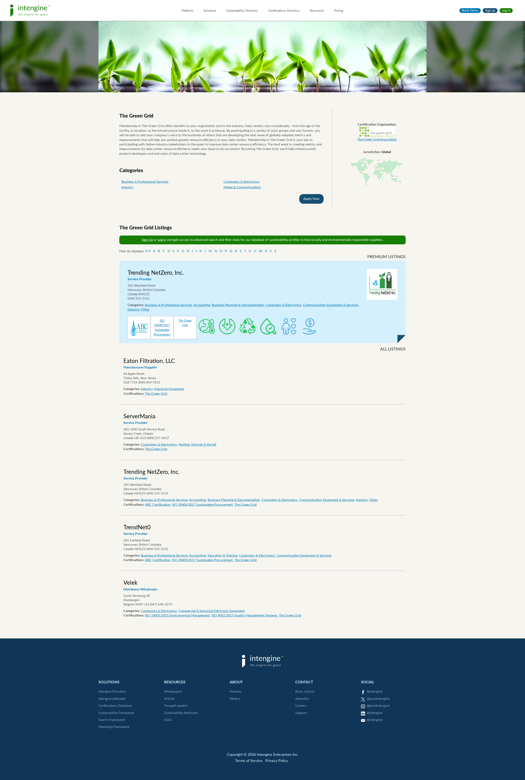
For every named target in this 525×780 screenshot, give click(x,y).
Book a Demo (305, 691)
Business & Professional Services (144, 181)
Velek (130, 583)
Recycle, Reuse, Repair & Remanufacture (248, 326)
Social (367, 682)
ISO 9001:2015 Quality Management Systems (244, 615)
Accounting (201, 305)
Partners (236, 691)
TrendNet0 (137, 527)
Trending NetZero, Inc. (156, 273)
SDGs (168, 720)
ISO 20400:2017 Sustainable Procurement (202, 504)
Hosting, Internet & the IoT (197, 444)
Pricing (338, 10)
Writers (235, 698)
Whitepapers (173, 691)
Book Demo (470, 10)
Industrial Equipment (169, 389)
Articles (169, 698)
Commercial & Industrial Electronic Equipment (211, 611)
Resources (317, 10)
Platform (187, 10)
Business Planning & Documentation (238, 305)
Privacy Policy (276, 761)
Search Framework (111, 720)
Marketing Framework (114, 727)
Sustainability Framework (116, 713)
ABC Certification (157, 504)
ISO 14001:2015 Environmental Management (177, 615)
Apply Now (311, 198)
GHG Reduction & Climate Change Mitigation (207, 326)
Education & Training (222, 555)
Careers (300, 705)
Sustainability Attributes (181, 713)
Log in (506, 10)
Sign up (490, 10)
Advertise (302, 698)
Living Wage (309, 326)
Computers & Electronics (241, 181)
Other (145, 309)
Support (301, 713)
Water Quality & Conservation (268, 326)
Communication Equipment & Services (330, 305)
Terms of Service (248, 761)
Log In (162, 239)
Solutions (209, 10)
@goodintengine (378, 698)
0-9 (147, 251)
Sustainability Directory (242, 10)
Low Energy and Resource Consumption (227, 326)
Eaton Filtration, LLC (149, 361)
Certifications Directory (284, 10)
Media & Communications (242, 187)
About (236, 682)
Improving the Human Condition (289, 326)
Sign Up (147, 239)
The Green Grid (156, 393)
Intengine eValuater (112, 698)
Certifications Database (115, 705)
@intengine (374, 691)
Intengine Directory (112, 691)
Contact (304, 682)
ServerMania (139, 416)
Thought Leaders (176, 705)
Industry (127, 187)
